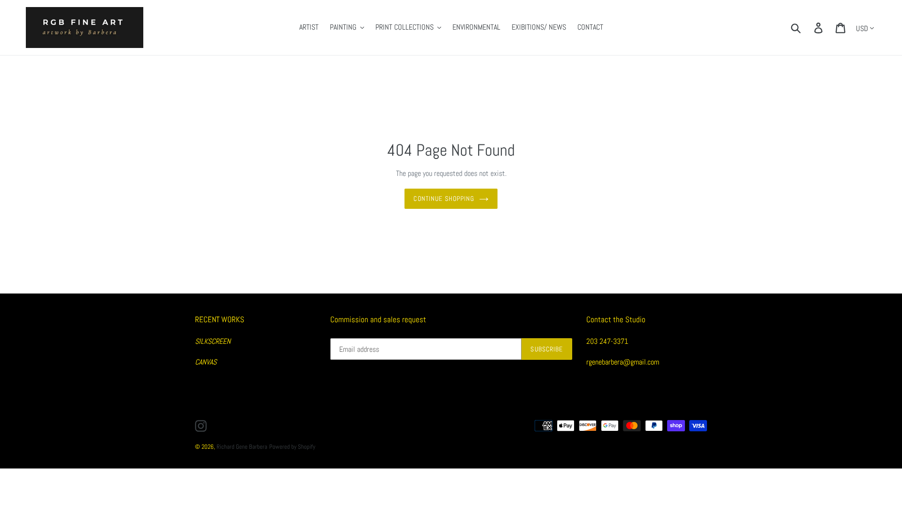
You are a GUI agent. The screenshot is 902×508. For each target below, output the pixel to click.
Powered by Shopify (292, 447)
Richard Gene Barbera (242, 447)
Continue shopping (443, 198)
